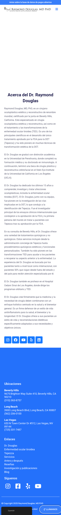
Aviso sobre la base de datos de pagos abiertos (30, 2)
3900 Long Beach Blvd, (30, 410)
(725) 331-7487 (12, 429)
